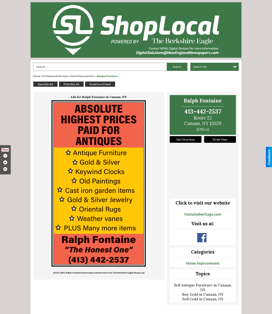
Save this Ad (45, 84)
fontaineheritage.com (202, 214)
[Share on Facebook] (5, 155)
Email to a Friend (100, 84)
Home (36, 76)
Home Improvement (82, 76)
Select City (200, 66)
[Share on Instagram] (5, 169)
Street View (220, 139)
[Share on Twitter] (5, 162)
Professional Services (55, 76)
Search (177, 66)
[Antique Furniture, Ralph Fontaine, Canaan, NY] (98, 183)
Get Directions (185, 139)
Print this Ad (71, 84)
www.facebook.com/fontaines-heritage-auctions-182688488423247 (201, 237)
